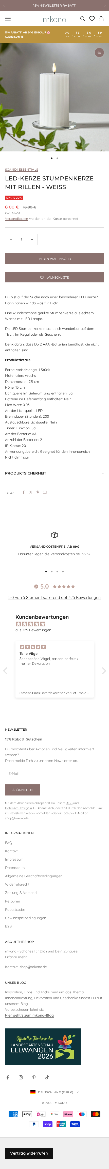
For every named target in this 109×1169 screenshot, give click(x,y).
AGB (69, 803)
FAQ (8, 842)
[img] (57, 624)
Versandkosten (16, 219)
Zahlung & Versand (21, 892)
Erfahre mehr (16, 957)
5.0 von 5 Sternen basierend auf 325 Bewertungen (54, 597)
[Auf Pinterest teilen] (38, 492)
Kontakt (11, 851)
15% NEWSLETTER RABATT (54, 5)
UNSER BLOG (15, 983)
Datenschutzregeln (18, 808)
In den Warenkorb (55, 259)
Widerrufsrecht (17, 884)
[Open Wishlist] (92, 18)
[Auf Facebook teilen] (24, 492)
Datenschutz (15, 867)
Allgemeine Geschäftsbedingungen (33, 876)
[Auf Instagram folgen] (20, 1077)
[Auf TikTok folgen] (47, 1077)
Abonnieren (22, 790)
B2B (8, 926)
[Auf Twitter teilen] (31, 492)
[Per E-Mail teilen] (45, 492)
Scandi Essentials (21, 169)
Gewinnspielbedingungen (25, 918)
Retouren (12, 901)
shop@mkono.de (17, 818)
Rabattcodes (15, 909)
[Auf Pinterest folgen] (34, 1077)
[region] (54, 97)
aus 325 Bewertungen (33, 630)
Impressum (14, 859)
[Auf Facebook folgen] (7, 1077)
